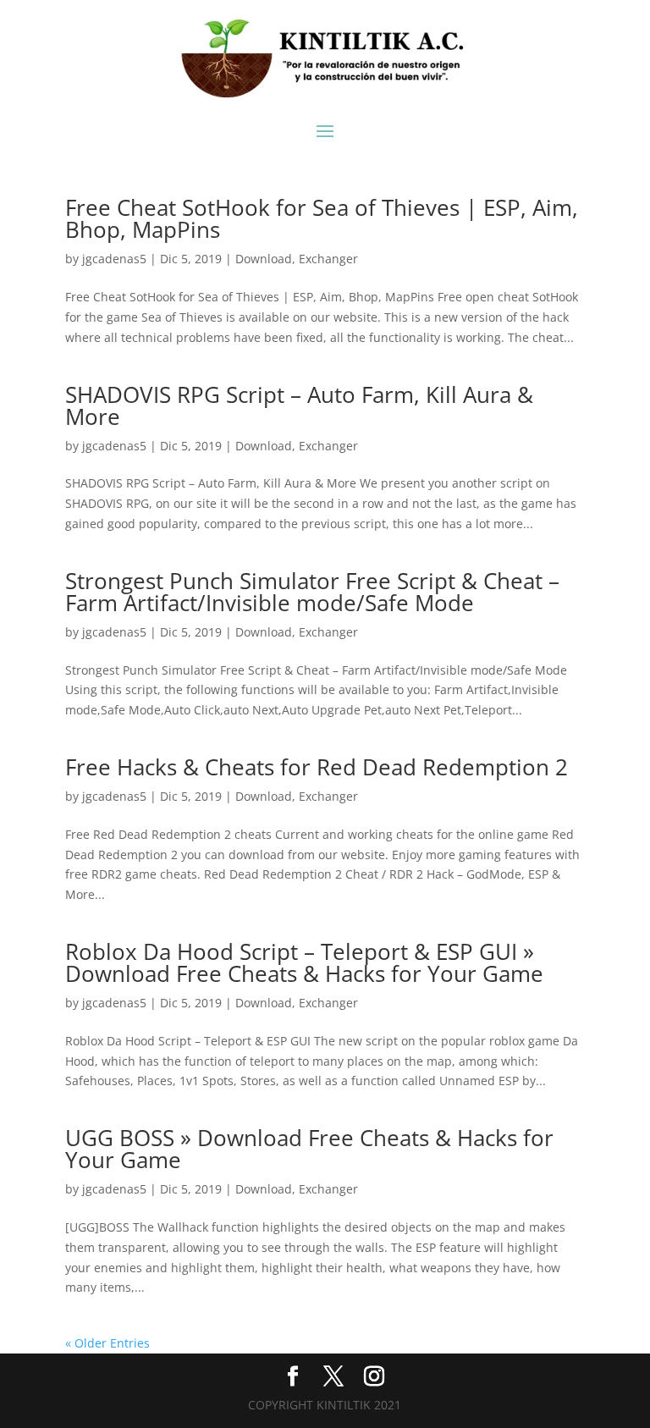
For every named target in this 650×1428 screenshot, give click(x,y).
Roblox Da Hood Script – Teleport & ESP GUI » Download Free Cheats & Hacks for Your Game (304, 962)
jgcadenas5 (114, 259)
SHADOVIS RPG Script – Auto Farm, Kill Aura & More (299, 405)
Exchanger (328, 259)
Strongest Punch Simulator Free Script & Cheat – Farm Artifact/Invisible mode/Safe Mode (312, 591)
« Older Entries (107, 1343)
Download (263, 259)
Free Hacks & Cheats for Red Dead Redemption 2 (316, 767)
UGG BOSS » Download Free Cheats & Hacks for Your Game (309, 1148)
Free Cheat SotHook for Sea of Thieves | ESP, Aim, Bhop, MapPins (321, 218)
